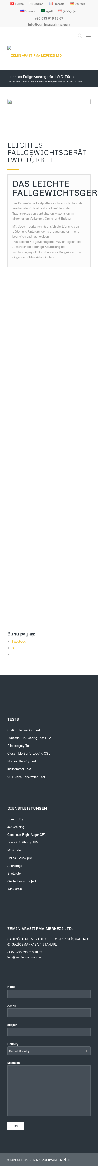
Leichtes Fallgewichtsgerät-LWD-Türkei (41, 76)
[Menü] (88, 36)
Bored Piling (15, 819)
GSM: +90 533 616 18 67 (24, 952)
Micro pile (14, 850)
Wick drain (14, 889)
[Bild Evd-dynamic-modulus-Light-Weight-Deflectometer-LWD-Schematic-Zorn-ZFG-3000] (51, 311)
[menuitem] (17, 3)
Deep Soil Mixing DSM (23, 842)
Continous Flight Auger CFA (26, 834)
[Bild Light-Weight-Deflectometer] (51, 591)
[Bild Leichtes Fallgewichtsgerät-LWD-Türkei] (51, 521)
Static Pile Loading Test (23, 730)
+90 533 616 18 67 (49, 18)
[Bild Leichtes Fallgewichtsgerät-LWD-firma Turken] (51, 381)
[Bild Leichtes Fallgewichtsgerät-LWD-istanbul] (51, 451)
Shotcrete (14, 873)
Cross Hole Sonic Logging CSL (28, 753)
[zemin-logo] (43, 55)
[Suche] (77, 36)
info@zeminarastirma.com (49, 24)
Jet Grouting (15, 826)
